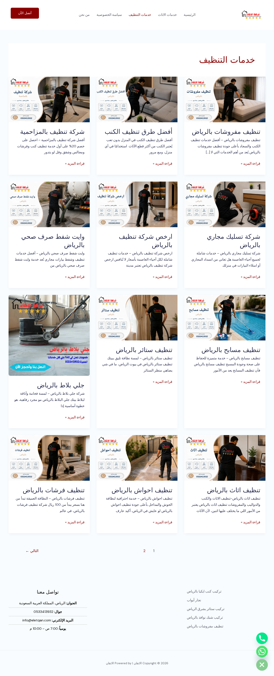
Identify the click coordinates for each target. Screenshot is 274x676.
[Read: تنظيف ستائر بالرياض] (137, 317)
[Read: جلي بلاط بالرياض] (49, 335)
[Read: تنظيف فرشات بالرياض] (49, 457)
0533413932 (43, 611)
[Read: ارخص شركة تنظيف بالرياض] (137, 204)
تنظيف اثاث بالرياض (233, 490)
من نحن (84, 14)
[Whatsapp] (262, 651)
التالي (32, 550)
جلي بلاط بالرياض (61, 385)
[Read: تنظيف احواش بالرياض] (137, 457)
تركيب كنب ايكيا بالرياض (204, 591)
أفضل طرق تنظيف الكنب (138, 131)
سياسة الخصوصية (109, 14)
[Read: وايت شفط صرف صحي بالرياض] (49, 204)
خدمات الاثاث (167, 14)
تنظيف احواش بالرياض (142, 490)
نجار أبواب (194, 600)
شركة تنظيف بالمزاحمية (52, 131)
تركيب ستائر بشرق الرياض (205, 609)
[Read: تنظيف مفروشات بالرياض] (224, 99)
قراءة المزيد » (250, 163)
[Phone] (262, 638)
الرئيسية (189, 14)
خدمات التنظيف (140, 14)
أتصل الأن (24, 13)
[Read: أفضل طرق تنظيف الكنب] (137, 99)
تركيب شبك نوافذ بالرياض (205, 617)
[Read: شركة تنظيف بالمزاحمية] (49, 99)
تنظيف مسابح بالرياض (230, 350)
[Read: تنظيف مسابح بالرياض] (224, 317)
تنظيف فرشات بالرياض (54, 490)
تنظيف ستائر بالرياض (144, 350)
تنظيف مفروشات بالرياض (226, 131)
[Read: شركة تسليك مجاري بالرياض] (224, 204)
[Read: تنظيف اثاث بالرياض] (224, 457)
